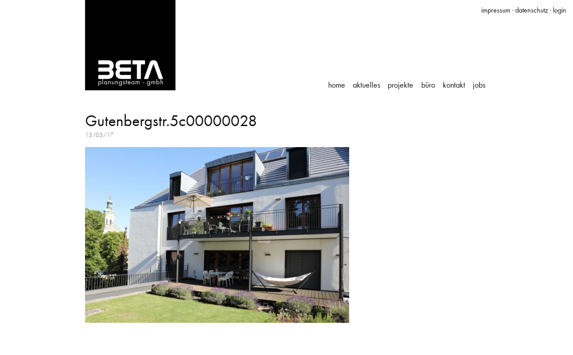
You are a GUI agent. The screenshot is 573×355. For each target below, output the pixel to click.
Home (336, 85)
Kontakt (454, 85)
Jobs (479, 85)
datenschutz (531, 10)
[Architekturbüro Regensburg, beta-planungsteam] (130, 44)
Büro (428, 85)
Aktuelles (366, 85)
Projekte (400, 85)
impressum (495, 10)
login (559, 10)
